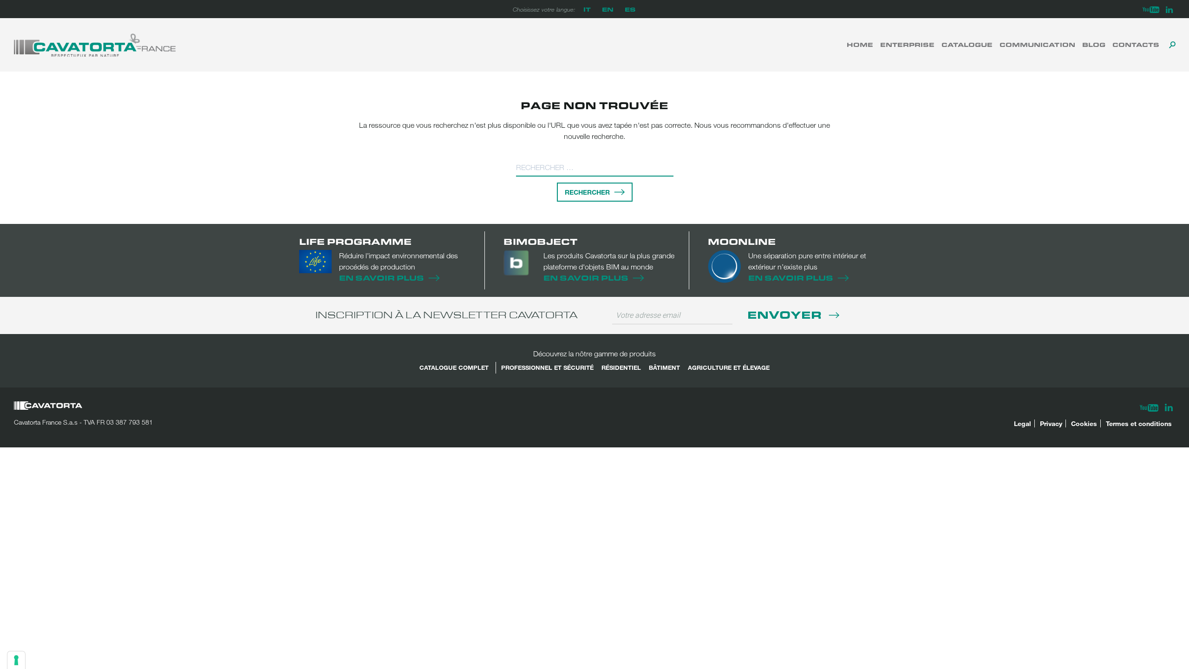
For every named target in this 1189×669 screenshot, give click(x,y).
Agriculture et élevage (729, 367)
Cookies (1084, 423)
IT (587, 9)
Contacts (1135, 44)
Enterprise (907, 44)
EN (608, 9)
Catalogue (967, 44)
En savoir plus (381, 277)
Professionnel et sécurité (547, 367)
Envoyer (785, 314)
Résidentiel (621, 367)
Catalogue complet (454, 367)
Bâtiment (664, 367)
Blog (1093, 44)
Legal (1022, 423)
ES (630, 9)
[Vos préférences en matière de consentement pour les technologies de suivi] (16, 660)
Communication (1037, 44)
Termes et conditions (1139, 423)
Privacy (1051, 423)
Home (860, 44)
